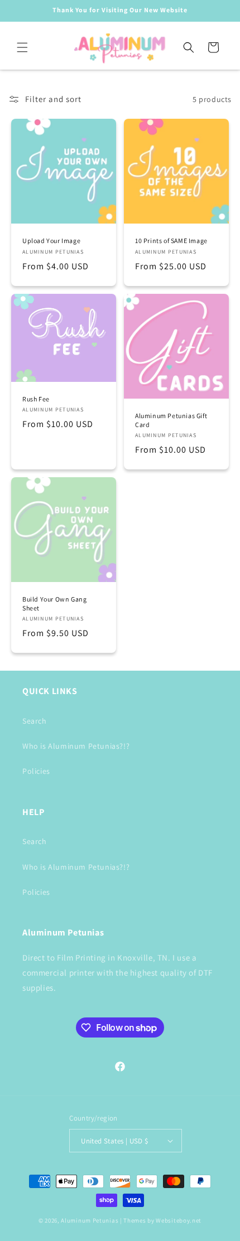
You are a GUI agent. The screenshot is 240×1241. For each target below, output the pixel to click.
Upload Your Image (51, 240)
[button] (22, 47)
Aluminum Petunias (89, 1220)
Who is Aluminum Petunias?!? (75, 746)
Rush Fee (36, 399)
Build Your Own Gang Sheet (54, 603)
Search (34, 721)
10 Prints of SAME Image (171, 240)
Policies (36, 771)
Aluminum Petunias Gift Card (171, 420)
